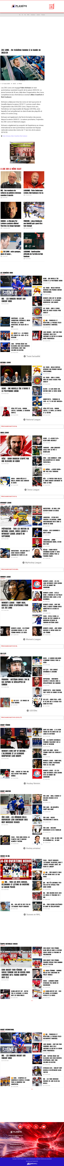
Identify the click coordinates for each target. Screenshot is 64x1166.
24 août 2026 (6, 303)
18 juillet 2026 (47, 802)
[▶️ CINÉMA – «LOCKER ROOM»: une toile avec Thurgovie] (37, 471)
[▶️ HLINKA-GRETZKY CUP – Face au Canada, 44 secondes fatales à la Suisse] (37, 994)
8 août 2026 (47, 512)
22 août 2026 (15, 415)
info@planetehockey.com (15, 1144)
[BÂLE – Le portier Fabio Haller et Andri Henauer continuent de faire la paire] (37, 481)
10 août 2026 (6, 538)
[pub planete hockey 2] (22, 152)
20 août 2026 (47, 966)
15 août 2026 (47, 987)
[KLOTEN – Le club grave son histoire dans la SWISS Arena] (37, 391)
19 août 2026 (6, 610)
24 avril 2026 (47, 694)
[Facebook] (20, 1126)
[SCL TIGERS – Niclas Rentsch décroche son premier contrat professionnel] (37, 291)
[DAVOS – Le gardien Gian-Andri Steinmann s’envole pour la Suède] (37, 661)
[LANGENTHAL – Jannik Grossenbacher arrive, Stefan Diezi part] (37, 543)
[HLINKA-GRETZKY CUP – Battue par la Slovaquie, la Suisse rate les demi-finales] (5, 994)
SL (22, 14)
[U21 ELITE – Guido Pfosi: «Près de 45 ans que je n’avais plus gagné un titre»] (37, 702)
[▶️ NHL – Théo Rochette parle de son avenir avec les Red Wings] (37, 875)
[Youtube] (43, 1126)
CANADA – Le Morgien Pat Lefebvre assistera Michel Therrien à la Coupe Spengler (10, 223)
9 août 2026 (5, 824)
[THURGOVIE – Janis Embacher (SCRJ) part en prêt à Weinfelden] (37, 450)
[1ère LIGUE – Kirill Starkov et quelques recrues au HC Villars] (37, 799)
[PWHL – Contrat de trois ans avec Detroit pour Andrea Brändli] (5, 774)
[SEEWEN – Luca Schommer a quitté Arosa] (37, 532)
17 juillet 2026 (47, 634)
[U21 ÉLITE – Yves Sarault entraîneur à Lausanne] (37, 671)
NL (19, 14)
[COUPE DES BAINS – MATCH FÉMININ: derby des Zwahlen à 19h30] (37, 753)
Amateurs (33, 14)
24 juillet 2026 (6, 687)
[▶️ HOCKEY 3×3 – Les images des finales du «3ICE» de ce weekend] (5, 335)
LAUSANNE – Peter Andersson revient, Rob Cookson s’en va (33, 191)
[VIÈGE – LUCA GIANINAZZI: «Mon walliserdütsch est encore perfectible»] (37, 461)
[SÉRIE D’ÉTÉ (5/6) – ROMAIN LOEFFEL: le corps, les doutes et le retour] (37, 411)
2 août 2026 (15, 557)
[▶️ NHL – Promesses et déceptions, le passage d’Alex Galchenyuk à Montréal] (37, 321)
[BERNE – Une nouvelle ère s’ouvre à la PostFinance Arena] (37, 280)
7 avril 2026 (46, 706)
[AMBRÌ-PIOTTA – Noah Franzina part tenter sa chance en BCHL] (37, 692)
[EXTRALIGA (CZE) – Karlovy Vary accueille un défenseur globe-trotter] (37, 1071)
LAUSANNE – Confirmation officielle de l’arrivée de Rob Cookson (33, 254)
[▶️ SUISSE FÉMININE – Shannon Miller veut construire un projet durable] (37, 973)
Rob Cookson (23, 136)
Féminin (43, 14)
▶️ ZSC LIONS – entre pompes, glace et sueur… (11, 252)
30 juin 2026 (15, 908)
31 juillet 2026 (47, 613)
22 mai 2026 (47, 664)
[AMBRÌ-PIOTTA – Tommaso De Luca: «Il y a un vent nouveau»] (37, 401)
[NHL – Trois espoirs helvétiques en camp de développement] (37, 906)
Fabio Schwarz (7, 136)
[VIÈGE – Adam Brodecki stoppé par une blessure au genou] (16, 446)
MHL (28, 14)
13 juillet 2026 (47, 842)
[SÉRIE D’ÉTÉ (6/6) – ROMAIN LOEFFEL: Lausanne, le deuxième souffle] (5, 411)
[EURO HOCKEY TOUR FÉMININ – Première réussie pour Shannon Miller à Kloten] (37, 963)
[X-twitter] (36, 1126)
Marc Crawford (15, 136)
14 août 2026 (15, 485)
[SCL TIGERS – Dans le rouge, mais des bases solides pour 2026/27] (37, 311)
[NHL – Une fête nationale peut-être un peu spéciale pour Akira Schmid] (37, 885)
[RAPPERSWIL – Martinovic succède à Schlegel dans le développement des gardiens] (37, 682)
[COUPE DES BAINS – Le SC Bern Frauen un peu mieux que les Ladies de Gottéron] (37, 732)
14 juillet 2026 (15, 843)
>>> (32, 1000)
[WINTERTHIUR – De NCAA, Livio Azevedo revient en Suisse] (37, 510)
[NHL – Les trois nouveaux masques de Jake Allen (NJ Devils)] (37, 1081)
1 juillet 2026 (47, 899)
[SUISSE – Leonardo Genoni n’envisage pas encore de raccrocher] (37, 984)
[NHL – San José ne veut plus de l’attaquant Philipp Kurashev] (5, 906)
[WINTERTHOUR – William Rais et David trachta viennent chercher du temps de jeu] (5, 553)
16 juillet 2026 (47, 811)
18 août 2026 (47, 464)
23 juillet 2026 (47, 624)
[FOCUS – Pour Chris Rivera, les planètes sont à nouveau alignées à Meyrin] (5, 840)
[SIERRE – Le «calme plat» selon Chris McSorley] (37, 440)
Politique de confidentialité (16, 1147)
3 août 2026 (47, 589)
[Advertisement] (32, 35)
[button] (52, 6)
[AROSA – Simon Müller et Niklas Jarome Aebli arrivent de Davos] (5, 481)
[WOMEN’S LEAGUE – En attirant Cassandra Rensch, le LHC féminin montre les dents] (5, 631)
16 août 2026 (47, 473)
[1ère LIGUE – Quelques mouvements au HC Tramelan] (37, 830)
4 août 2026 (47, 997)
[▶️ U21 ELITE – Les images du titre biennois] (5, 702)
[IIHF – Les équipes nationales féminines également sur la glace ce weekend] (37, 743)
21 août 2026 (47, 415)
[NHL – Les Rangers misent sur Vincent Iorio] (16, 286)
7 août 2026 (47, 534)
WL (25, 14)
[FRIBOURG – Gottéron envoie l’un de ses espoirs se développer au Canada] (16, 666)
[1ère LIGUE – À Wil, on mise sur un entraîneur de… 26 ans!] (37, 840)
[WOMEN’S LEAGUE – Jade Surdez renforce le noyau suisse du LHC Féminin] (37, 631)
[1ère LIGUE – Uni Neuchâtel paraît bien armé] (37, 809)
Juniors (38, 14)
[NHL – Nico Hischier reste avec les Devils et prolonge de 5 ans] (37, 896)
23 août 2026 (47, 736)
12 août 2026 (6, 889)
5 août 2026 (47, 546)
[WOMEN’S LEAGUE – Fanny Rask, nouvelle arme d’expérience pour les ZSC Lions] (16, 590)
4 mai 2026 (46, 685)
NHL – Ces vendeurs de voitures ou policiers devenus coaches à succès (11, 193)
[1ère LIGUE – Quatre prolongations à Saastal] (37, 819)
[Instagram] (28, 1126)
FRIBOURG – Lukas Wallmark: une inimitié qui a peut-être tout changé (33, 223)
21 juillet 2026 (47, 558)
